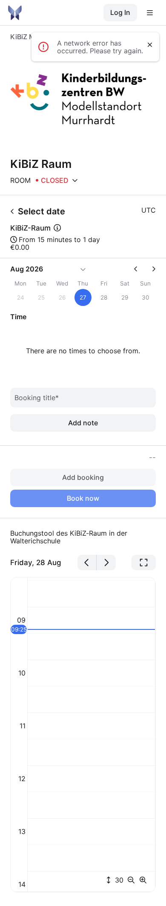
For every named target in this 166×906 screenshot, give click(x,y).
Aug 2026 (26, 269)
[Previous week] (139, 269)
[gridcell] (83, 297)
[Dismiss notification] (149, 45)
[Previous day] (87, 562)
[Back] (12, 211)
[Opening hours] (75, 180)
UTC (148, 210)
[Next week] (150, 269)
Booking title (36, 397)
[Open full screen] (144, 562)
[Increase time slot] (143, 880)
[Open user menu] (150, 13)
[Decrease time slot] (133, 880)
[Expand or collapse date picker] (83, 269)
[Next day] (106, 562)
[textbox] (83, 537)
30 (118, 880)
